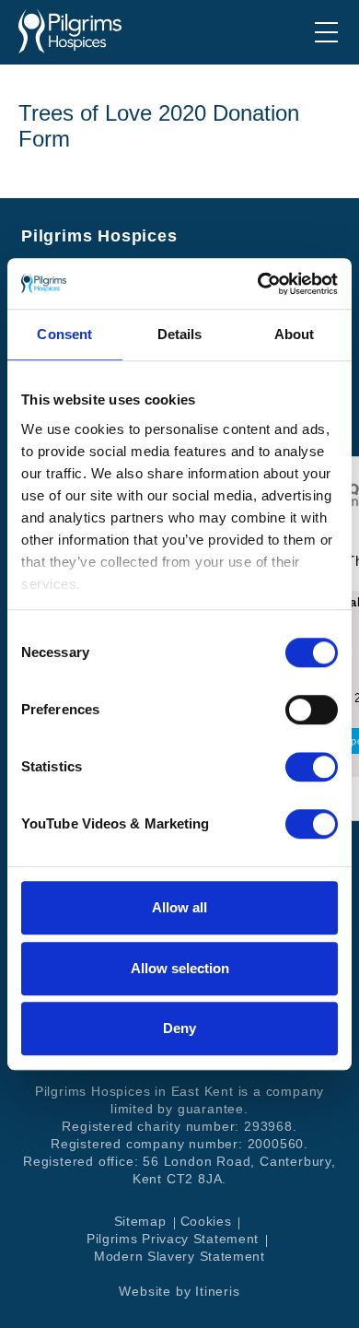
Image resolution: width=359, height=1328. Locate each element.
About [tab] (294, 334)
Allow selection (180, 968)
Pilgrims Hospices (70, 31)
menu (326, 32)
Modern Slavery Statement (179, 1256)
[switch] (311, 709)
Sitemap (140, 1221)
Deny (179, 1028)
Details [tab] (180, 334)
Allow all (179, 907)
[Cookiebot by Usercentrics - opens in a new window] (258, 284)
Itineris (217, 1291)
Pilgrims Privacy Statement (173, 1238)
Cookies (206, 1221)
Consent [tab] (64, 334)
